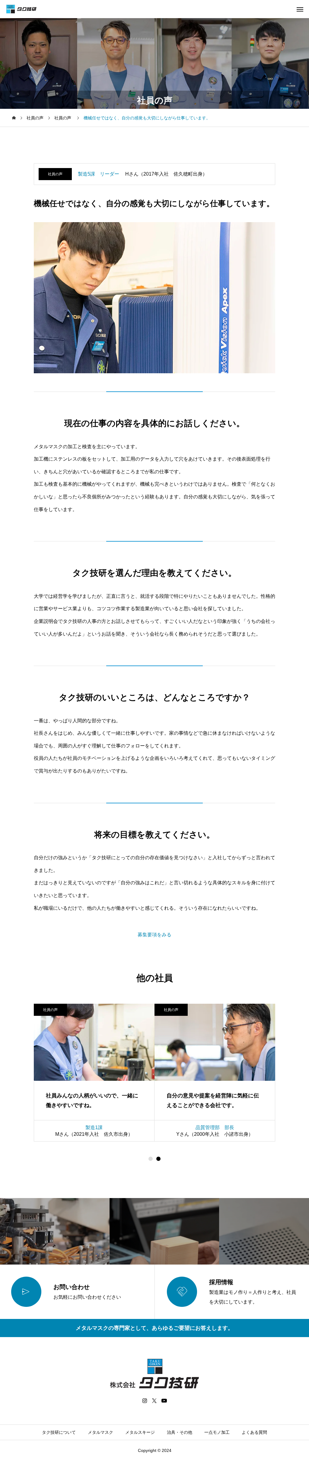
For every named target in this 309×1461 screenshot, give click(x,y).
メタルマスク (100, 1432)
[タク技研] (21, 9)
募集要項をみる (154, 934)
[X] (154, 1400)
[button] (158, 1159)
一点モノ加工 (217, 1432)
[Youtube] (164, 1400)
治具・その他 (179, 1432)
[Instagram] (145, 1400)
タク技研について (59, 1432)
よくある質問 (254, 1432)
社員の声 (55, 174)
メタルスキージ (140, 1432)
